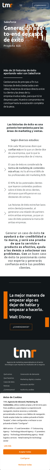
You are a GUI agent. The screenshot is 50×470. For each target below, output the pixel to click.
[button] (21, 5)
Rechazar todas (25, 465)
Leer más (7, 446)
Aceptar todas (25, 452)
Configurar (25, 458)
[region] (25, 431)
